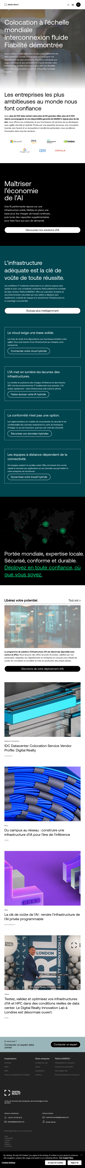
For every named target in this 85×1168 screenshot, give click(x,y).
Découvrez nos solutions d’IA (42, 229)
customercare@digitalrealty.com (57, 1117)
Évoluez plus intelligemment (42, 310)
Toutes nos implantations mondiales (17, 1075)
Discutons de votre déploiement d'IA (42, 668)
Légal (6, 1136)
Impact (37, 1067)
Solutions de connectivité (64, 1067)
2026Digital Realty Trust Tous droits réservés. (19, 1131)
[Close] (81, 1154)
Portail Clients (51, 1122)
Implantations (10, 1058)
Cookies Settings (8, 1163)
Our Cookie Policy (66, 1158)
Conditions (7, 1140)
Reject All (74, 1163)
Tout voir (74, 600)
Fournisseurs (8, 1146)
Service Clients (47, 1113)
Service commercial (11, 1113)
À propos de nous (41, 1063)
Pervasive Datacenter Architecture (67, 1075)
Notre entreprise (42, 1058)
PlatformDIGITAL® (62, 1058)
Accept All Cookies (55, 1163)
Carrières (38, 1075)
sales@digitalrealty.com (16, 1122)
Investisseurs (39, 1071)
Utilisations (7, 1144)
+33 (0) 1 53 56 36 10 (15, 1117)
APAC (6, 1071)
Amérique (7, 1063)
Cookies (6, 1142)
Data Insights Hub (61, 1071)
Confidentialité (8, 1138)
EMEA (6, 1067)
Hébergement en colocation (65, 1063)
